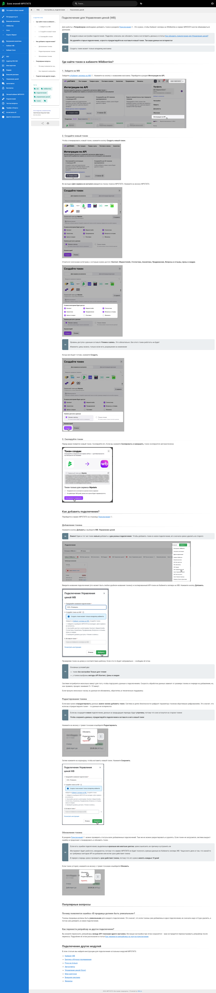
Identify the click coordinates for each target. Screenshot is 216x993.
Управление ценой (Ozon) (75, 970)
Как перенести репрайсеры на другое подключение (126, 936)
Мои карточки (71, 974)
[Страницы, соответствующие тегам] (45, 101)
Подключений (77, 837)
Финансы (68, 981)
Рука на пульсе (71, 963)
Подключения (125, 27)
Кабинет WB (70, 956)
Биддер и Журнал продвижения (78, 959)
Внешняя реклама (72, 977)
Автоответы (70, 967)
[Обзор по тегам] (141, 3)
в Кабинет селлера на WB (80, 76)
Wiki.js (140, 991)
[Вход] (212, 3)
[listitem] (45, 22)
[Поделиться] (42, 123)
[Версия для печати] (48, 123)
